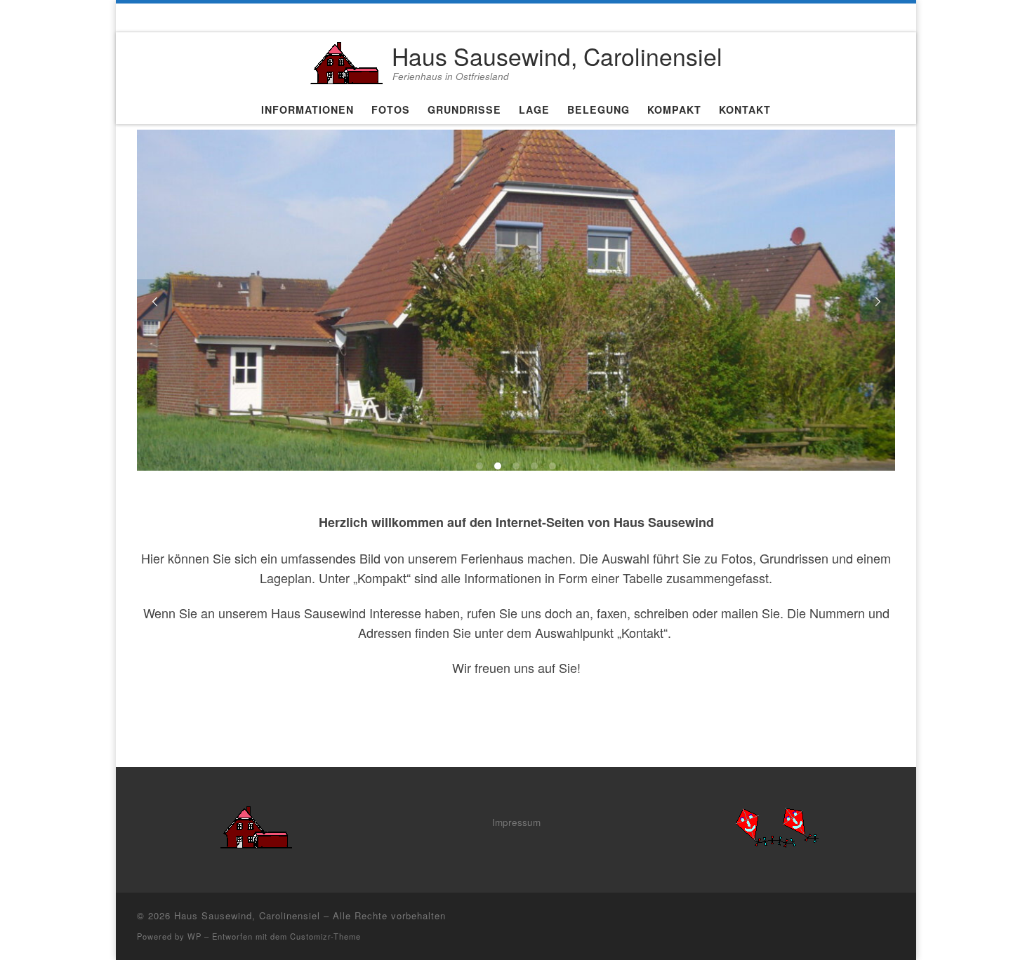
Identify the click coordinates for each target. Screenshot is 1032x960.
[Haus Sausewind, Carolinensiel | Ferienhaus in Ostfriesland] (346, 59)
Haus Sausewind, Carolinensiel (247, 915)
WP (194, 936)
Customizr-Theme (325, 936)
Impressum (516, 822)
